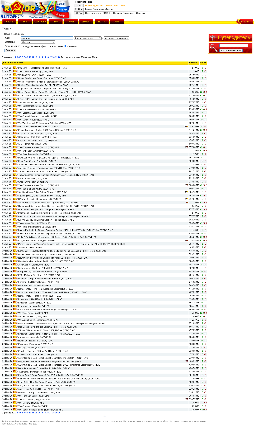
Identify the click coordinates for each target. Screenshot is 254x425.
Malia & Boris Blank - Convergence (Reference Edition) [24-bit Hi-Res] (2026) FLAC (57, 237)
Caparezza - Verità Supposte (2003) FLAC (38, 133)
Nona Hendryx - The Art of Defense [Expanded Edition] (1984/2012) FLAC (52, 292)
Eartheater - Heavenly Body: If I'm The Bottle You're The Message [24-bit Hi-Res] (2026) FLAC (62, 251)
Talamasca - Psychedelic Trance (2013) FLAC (39, 372)
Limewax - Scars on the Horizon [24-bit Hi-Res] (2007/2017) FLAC (49, 334)
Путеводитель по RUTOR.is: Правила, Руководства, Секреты (115, 13)
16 (47, 57)
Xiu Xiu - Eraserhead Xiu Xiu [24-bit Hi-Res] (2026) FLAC (45, 171)
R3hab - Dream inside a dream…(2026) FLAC (40, 199)
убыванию (72, 46)
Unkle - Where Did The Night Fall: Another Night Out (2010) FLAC (48, 82)
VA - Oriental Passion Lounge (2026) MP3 (37, 116)
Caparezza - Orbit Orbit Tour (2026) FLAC (37, 137)
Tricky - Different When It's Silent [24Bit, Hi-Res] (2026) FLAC (46, 330)
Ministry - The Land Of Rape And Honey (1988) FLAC (43, 351)
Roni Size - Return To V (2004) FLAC (35, 341)
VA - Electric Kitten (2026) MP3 (32, 316)
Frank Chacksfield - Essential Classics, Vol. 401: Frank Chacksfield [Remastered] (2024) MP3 (61, 323)
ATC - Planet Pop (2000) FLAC (32, 144)
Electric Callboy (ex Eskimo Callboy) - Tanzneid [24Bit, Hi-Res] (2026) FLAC (53, 216)
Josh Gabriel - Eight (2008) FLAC (33, 265)
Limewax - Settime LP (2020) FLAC (34, 303)
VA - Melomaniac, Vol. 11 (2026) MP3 (35, 106)
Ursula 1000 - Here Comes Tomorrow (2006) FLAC (42, 78)
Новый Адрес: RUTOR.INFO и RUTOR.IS (105, 5)
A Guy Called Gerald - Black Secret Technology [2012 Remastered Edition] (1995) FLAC (59, 365)
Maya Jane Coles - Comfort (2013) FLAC (37, 161)
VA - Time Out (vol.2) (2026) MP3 (33, 396)
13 (38, 57)
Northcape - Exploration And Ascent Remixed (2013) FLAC (45, 278)
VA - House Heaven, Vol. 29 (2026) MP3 (37, 109)
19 (56, 57)
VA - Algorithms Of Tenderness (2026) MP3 (38, 320)
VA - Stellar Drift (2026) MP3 (31, 403)
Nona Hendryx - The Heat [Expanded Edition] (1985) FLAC (45, 289)
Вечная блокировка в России (99, 9)
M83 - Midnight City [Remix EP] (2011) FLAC (39, 275)
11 (33, 57)
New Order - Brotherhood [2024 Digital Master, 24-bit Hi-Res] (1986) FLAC (53, 258)
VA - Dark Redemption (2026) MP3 (34, 154)
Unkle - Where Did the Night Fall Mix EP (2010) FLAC (43, 85)
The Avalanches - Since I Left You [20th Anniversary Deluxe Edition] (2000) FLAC (56, 175)
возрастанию (56, 46)
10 (30, 57)
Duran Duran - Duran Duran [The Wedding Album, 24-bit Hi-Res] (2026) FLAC (54, 92)
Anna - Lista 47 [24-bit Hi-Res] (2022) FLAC (38, 389)
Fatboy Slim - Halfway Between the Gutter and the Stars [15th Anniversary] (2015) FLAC (59, 379)
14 (41, 57)
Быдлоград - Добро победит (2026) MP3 (38, 240)
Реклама (32, 424)
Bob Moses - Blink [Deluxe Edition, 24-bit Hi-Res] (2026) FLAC (47, 327)
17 (50, 57)
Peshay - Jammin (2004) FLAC (32, 347)
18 (53, 57)
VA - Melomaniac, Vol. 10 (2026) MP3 (35, 102)
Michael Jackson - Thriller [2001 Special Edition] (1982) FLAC (47, 130)
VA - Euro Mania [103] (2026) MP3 (34, 399)
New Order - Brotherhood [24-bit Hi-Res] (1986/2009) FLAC (46, 261)
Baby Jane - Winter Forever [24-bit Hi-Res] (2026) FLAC (44, 368)
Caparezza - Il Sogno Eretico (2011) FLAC (38, 140)
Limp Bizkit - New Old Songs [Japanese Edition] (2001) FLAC (47, 382)
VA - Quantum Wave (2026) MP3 (33, 406)
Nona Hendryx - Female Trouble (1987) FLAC (39, 296)
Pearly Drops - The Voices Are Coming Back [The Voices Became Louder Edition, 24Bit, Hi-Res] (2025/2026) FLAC (71, 244)
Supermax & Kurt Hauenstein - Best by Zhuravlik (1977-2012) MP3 (49, 202)
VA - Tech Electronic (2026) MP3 (33, 313)
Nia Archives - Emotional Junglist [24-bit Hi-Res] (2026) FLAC (47, 254)
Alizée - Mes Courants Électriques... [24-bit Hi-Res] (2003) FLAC (48, 95)
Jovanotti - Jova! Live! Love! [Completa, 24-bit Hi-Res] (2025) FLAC (49, 164)
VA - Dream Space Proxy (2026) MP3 (35, 71)
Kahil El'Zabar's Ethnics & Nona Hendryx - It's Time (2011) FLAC (48, 309)
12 (36, 57)
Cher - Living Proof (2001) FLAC (33, 182)
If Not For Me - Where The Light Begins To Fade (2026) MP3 (46, 99)
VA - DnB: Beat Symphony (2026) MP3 (36, 151)
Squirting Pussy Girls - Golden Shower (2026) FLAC (42, 192)
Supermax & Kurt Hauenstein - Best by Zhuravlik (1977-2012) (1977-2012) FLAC (56, 206)
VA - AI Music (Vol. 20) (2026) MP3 (34, 223)
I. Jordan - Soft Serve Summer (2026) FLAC (38, 282)
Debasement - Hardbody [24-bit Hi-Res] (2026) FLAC (43, 268)
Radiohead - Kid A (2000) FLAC (33, 178)
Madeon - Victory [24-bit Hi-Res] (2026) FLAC (39, 392)
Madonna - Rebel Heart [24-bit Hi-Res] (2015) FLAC (42, 68)
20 (59, 57)
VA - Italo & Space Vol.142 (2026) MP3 (36, 189)
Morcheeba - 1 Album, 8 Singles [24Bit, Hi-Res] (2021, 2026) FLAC (49, 213)
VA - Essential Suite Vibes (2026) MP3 (36, 113)
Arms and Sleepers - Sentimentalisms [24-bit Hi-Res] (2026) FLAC (49, 168)
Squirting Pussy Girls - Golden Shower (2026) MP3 (42, 196)
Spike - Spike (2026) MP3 (30, 247)
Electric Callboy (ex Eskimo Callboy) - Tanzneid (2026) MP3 (46, 220)
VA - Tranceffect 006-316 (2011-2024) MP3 (38, 126)
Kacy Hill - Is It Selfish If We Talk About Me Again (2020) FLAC (47, 385)
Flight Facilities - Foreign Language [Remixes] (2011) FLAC (46, 89)
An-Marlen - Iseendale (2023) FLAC (35, 337)
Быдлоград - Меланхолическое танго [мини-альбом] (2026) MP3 (49, 361)
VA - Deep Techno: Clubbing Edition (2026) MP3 (40, 410)
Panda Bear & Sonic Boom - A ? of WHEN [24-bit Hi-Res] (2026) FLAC (51, 375)
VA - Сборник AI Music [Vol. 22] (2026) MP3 (38, 147)
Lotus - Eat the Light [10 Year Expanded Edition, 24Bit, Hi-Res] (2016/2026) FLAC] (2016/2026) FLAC (65, 230)
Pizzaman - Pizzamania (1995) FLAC (35, 344)
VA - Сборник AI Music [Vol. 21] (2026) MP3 (38, 185)
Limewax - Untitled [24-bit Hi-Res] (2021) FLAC (40, 299)
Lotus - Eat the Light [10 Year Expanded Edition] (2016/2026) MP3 (49, 234)
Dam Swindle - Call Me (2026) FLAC (35, 285)
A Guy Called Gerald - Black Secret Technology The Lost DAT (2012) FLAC (53, 358)
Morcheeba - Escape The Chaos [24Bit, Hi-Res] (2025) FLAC (46, 209)
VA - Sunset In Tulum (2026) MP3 (33, 120)
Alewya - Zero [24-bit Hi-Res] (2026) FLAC (38, 354)
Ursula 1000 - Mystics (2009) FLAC (34, 75)
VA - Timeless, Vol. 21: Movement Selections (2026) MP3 (44, 123)
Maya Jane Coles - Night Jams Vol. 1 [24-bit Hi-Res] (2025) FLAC (48, 158)
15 (44, 57)
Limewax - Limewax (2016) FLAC (34, 306)
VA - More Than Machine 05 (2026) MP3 (37, 227)
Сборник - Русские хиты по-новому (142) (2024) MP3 (43, 272)
